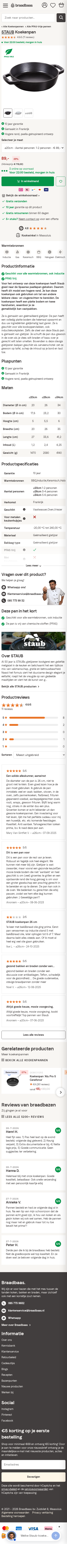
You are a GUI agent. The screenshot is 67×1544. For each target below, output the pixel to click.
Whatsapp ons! (16, 587)
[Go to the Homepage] (22, 5)
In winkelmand (30, 181)
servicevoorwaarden (36, 1489)
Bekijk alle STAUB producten (19, 686)
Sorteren (6, 754)
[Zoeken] (61, 17)
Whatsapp (14, 1317)
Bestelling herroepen (13, 1516)
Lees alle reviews (33, 1034)
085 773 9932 (16, 1303)
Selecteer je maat (12, 140)
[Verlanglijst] (53, 5)
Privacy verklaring (42, 1512)
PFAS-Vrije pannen (41, 26)
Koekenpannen (16, 26)
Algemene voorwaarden (15, 1512)
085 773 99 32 (15, 600)
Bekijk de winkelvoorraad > (23, 195)
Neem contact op (29, 219)
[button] (33, 717)
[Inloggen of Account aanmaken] (44, 5)
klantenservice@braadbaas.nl (26, 1310)
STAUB (7, 32)
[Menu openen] (5, 5)
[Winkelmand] (61, 5)
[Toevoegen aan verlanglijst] (61, 181)
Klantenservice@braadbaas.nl (25, 593)
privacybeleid (9, 1489)
